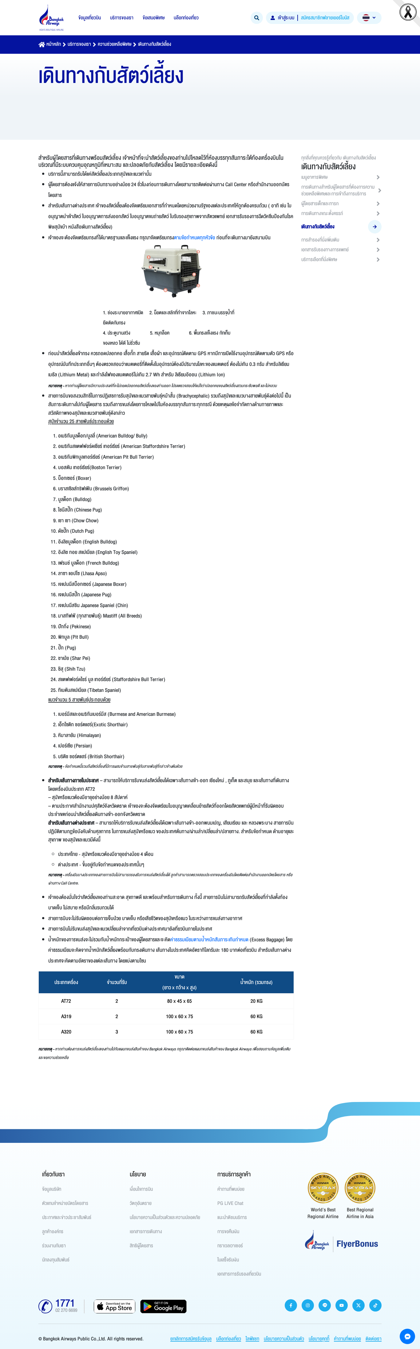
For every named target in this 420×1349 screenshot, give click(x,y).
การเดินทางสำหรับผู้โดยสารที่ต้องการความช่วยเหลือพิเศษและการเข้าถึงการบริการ (337, 190)
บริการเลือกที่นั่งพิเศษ (319, 259)
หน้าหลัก (53, 44)
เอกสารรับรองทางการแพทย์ (325, 249)
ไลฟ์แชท (252, 1338)
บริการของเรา (79, 44)
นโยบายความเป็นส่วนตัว (284, 1338)
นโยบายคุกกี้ (319, 1338)
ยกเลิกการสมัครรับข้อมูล (191, 1338)
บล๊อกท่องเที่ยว (228, 1338)
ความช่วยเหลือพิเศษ (114, 44)
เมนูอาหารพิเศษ (314, 177)
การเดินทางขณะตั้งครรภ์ (322, 213)
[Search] (257, 18)
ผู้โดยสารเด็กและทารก (320, 203)
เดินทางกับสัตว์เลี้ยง (154, 44)
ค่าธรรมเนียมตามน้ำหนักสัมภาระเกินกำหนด (209, 939)
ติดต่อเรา (374, 1338)
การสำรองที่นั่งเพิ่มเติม (320, 240)
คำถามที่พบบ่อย (347, 1338)
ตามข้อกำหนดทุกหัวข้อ (194, 237)
